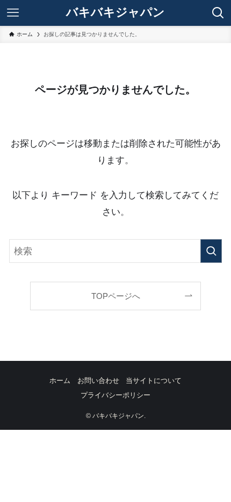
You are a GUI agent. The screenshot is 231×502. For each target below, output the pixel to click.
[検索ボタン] (218, 13)
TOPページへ (115, 296)
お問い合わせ (98, 380)
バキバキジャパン (115, 13)
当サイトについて (154, 380)
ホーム (59, 380)
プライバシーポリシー (115, 395)
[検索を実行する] (211, 251)
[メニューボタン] (13, 13)
